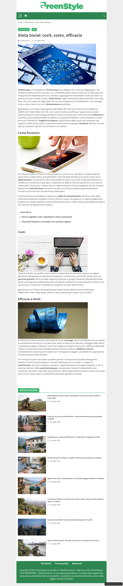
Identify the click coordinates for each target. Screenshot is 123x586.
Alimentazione (24, 29)
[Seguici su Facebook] (26, 16)
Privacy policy (61, 563)
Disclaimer (46, 563)
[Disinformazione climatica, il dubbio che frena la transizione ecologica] (32, 465)
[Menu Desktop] (20, 15)
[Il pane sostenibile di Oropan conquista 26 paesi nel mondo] (32, 527)
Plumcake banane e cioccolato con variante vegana (46, 221)
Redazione (77, 563)
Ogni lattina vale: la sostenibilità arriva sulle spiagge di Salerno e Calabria (75, 478)
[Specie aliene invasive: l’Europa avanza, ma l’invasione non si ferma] (32, 547)
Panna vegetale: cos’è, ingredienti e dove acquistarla (47, 217)
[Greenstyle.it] (61, 6)
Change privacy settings (114, 584)
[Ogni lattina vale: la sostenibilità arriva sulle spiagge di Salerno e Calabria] (32, 485)
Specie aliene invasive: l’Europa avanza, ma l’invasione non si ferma (73, 540)
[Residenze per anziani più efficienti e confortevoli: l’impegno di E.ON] (32, 444)
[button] (104, 15)
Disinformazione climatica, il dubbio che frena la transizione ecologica (74, 458)
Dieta (34, 29)
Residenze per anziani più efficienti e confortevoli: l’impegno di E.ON (73, 437)
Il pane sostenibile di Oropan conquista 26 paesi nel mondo (69, 520)
